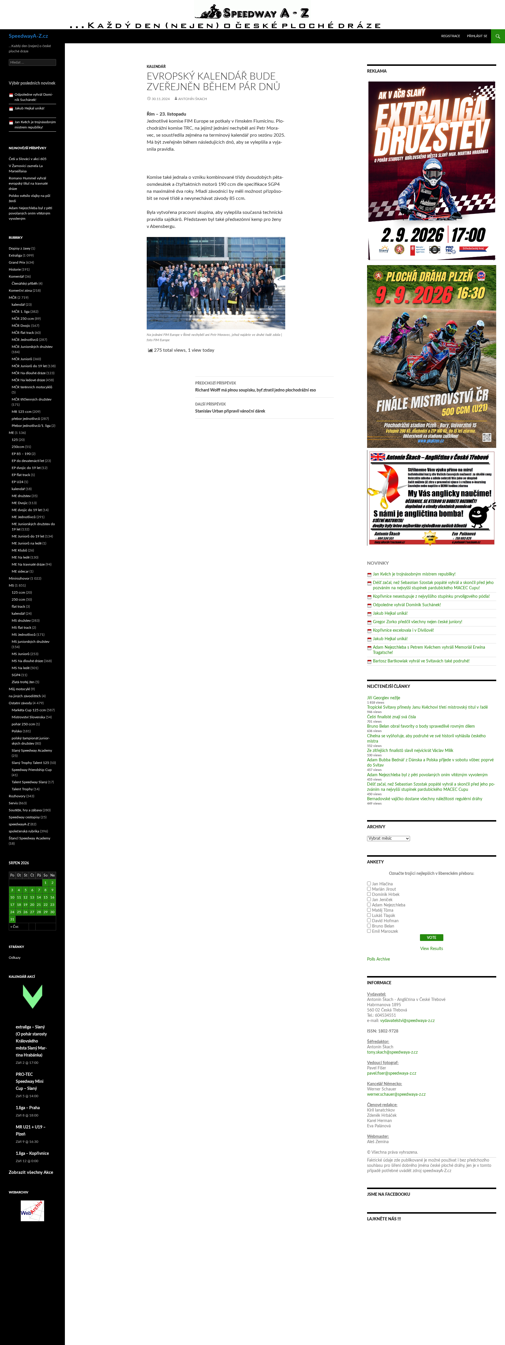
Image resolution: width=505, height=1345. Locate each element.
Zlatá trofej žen (23, 682)
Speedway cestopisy (24, 817)
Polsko (17, 731)
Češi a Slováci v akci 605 (27, 159)
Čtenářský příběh (25, 283)
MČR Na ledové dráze (28, 380)
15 (46, 897)
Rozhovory (17, 796)
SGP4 (16, 675)
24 (12, 912)
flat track (18, 606)
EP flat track (21, 475)
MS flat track (21, 627)
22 (46, 904)
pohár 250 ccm (23, 724)
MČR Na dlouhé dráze (29, 373)
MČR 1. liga (21, 311)
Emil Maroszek (385, 932)
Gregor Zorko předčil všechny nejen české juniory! (417, 622)
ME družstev (21, 496)
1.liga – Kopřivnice (32, 1154)
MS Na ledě (21, 668)
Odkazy (14, 957)
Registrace (450, 36)
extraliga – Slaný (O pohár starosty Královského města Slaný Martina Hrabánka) (31, 1041)
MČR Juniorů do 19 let (29, 366)
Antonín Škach (192, 99)
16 (52, 897)
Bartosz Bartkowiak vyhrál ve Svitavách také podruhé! (421, 661)
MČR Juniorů (22, 359)
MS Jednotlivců (24, 634)
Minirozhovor (19, 578)
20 (32, 904)
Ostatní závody (20, 703)
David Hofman (385, 921)
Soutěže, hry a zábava (25, 810)
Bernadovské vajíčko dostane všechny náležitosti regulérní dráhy (424, 799)
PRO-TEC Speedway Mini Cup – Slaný (30, 1082)
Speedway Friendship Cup (32, 770)
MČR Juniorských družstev (32, 346)
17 (12, 904)
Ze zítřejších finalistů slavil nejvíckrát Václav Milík (410, 751)
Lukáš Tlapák (383, 916)
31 (12, 919)
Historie (15, 269)
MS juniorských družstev (30, 641)
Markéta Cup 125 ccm (29, 710)
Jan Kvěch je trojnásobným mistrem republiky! (414, 574)
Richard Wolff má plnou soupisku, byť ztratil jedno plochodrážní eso (255, 387)
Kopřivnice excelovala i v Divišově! (403, 630)
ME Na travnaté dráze (28, 564)
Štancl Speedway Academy (29, 838)
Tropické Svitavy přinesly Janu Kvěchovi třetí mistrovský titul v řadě (427, 707)
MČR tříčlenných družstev (31, 399)
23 (52, 904)
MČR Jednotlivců (25, 339)
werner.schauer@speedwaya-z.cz (396, 1095)
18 (19, 904)
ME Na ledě (21, 557)
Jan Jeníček (382, 900)
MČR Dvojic (21, 325)
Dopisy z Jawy (19, 248)
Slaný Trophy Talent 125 (30, 763)
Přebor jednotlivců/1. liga (31, 425)
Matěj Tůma (382, 910)
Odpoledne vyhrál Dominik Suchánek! (407, 605)
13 (32, 897)
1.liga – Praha (28, 1108)
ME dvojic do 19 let (27, 510)
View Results (431, 949)
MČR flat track (23, 332)
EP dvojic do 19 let (26, 468)
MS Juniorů (21, 654)
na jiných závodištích (25, 696)
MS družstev (21, 620)
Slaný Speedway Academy (32, 750)
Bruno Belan (383, 926)
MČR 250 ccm (23, 318)
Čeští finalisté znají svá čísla (391, 717)
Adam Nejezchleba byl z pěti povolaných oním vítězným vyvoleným (427, 775)
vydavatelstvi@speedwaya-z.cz (407, 1021)
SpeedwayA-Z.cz (28, 36)
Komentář (16, 276)
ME (11, 432)
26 (25, 912)
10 (12, 897)
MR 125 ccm (22, 411)
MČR (13, 297)
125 (15, 440)
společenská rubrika (24, 831)
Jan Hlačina (382, 884)
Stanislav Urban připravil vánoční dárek (230, 408)
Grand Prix (17, 262)
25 (19, 912)
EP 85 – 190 (21, 454)
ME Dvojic (20, 503)
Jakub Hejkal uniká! (390, 613)
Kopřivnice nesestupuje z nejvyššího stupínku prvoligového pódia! (431, 597)
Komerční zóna (20, 290)
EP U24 (17, 482)
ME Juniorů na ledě (26, 543)
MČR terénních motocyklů (32, 387)
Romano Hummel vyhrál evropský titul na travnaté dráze (28, 183)
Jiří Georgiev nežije (383, 698)
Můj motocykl (19, 689)
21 (39, 904)
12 (25, 897)
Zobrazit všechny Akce (31, 1172)
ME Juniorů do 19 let (28, 536)
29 (46, 912)
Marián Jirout (384, 889)
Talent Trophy (22, 789)
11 (19, 897)
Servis (13, 803)
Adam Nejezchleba (388, 905)
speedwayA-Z (19, 824)
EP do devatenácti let (28, 461)
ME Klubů (19, 550)
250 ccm (18, 599)
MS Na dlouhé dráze (27, 661)
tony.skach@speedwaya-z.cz (392, 1052)
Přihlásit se (477, 36)
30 (52, 912)
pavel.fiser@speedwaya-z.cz (391, 1073)
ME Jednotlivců (24, 517)
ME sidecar (20, 571)
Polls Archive (378, 959)
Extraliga (15, 255)
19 (25, 904)
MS (11, 585)
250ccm (18, 447)
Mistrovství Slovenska (28, 717)
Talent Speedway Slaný (29, 782)
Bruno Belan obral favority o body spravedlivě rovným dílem (421, 726)
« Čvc (15, 926)
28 (39, 912)
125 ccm (18, 592)
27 (32, 912)
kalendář (156, 66)
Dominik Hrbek (385, 895)
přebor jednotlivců (26, 418)
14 (39, 897)
